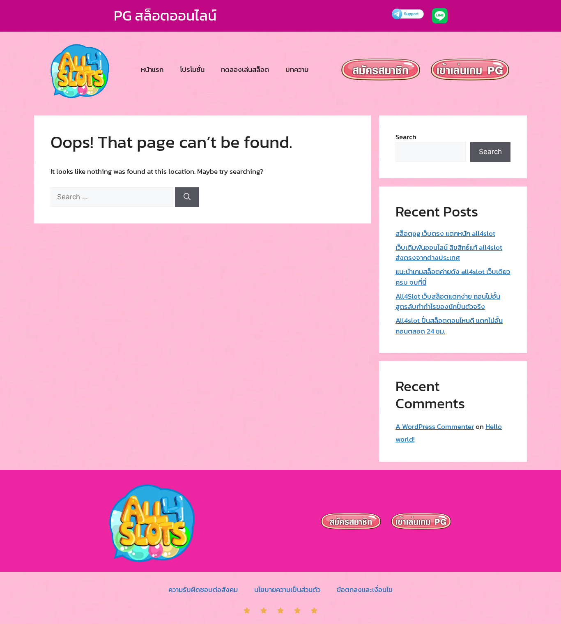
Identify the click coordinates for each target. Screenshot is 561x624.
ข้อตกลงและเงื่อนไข (365, 589)
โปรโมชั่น (192, 69)
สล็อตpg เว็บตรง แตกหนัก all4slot (445, 233)
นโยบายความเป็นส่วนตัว (287, 589)
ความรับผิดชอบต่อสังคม (203, 589)
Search (405, 136)
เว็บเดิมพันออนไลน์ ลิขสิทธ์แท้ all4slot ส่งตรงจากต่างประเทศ (448, 252)
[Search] (187, 197)
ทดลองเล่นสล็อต (245, 69)
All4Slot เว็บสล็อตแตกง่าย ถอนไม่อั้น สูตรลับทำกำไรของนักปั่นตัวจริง (447, 301)
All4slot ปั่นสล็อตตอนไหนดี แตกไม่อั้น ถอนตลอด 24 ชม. (449, 325)
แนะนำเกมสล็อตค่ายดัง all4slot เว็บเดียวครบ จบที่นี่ (452, 277)
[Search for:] (113, 196)
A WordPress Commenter (434, 426)
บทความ (296, 69)
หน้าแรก (152, 69)
